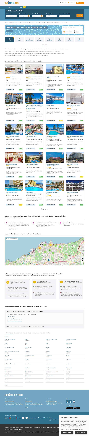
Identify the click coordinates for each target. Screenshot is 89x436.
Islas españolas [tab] (18, 333)
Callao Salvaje (28, 347)
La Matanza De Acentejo (10, 363)
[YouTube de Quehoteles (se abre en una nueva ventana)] (74, 401)
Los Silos (27, 367)
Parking (59, 40)
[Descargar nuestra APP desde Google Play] (69, 407)
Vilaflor (6, 384)
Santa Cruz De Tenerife (10, 339)
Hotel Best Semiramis (52, 136)
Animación (39, 40)
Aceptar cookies (81, 432)
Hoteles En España (13, 22)
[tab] (44, 311)
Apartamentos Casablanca (73, 76)
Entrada (22, 13)
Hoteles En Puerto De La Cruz (42, 22)
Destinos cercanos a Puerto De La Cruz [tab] (41, 333)
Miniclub (79, 40)
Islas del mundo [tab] (27, 333)
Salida (35, 13)
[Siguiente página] (47, 209)
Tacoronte (68, 375)
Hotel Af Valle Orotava (72, 164)
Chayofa (47, 347)
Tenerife (6, 379)
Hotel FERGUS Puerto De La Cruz (75, 136)
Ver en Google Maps (12, 238)
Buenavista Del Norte (9, 347)
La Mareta (68, 359)
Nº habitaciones (49, 13)
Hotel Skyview (29, 192)
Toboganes (49, 40)
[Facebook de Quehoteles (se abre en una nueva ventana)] (67, 401)
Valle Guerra (68, 379)
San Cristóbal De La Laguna (52, 371)
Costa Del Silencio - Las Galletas (12, 351)
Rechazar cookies (67, 432)
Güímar (67, 355)
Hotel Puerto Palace (10, 105)
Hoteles (6, 22)
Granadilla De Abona (29, 355)
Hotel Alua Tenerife (10, 76)
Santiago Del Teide (50, 375)
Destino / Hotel (9, 13)
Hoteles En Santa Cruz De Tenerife (26, 22)
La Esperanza (49, 359)
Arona (47, 343)
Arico (26, 343)
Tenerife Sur (48, 379)
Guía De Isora (49, 355)
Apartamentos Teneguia (11, 192)
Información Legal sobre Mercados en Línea (13, 429)
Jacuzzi (19, 40)
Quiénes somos (9, 401)
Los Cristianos (69, 363)
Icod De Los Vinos (9, 359)
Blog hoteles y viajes (51, 401)
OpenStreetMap (79, 264)
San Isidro (68, 371)
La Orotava (27, 363)
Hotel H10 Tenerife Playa (32, 164)
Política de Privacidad (38, 427)
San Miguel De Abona (9, 375)
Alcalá (6, 343)
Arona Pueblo (69, 343)
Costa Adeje (68, 347)
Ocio (21, 7)
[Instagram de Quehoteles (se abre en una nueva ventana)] (70, 401)
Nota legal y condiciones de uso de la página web (14, 427)
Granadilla (7, 355)
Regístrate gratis (12, 228)
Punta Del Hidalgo (29, 371)
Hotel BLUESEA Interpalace (12, 136)
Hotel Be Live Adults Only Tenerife (53, 76)
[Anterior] (43, 45)
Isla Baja (27, 359)
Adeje (26, 339)
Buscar (80, 15)
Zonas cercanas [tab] (9, 333)
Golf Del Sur (68, 351)
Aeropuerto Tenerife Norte (51, 339)
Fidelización (28, 401)
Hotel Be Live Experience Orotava (34, 76)
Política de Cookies (28, 427)
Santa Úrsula (28, 375)
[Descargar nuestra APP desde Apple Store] (76, 407)
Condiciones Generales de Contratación (51, 427)
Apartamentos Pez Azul (72, 192)
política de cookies (77, 429)
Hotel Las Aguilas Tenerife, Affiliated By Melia (53, 165)
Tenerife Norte (28, 379)
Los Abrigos (48, 363)
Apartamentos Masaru (11, 164)
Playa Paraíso (69, 367)
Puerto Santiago (8, 371)
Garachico (48, 351)
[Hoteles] (15, 2)
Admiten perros (29, 40)
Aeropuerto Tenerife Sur (71, 339)
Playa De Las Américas (51, 367)
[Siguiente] (46, 45)
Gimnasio (69, 40)
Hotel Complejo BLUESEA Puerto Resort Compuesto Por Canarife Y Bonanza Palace (34, 107)
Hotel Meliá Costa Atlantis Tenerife (53, 193)
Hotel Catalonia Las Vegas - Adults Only (73, 106)
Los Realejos (8, 367)
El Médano (27, 351)
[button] (80, 3)
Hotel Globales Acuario (31, 136)
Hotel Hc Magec (50, 105)
